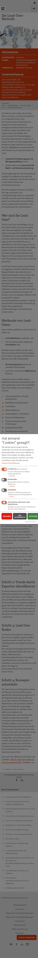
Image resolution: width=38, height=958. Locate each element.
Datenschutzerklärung (10, 462)
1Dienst (11, 496)
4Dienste (11, 475)
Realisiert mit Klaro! (30, 521)
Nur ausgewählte (19, 516)
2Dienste (11, 486)
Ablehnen (7, 516)
